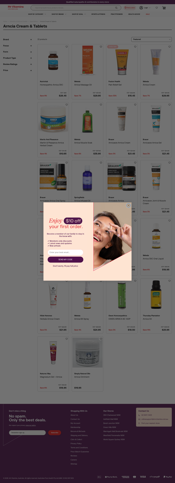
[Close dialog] (128, 205)
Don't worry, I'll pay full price (65, 266)
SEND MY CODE (65, 260)
